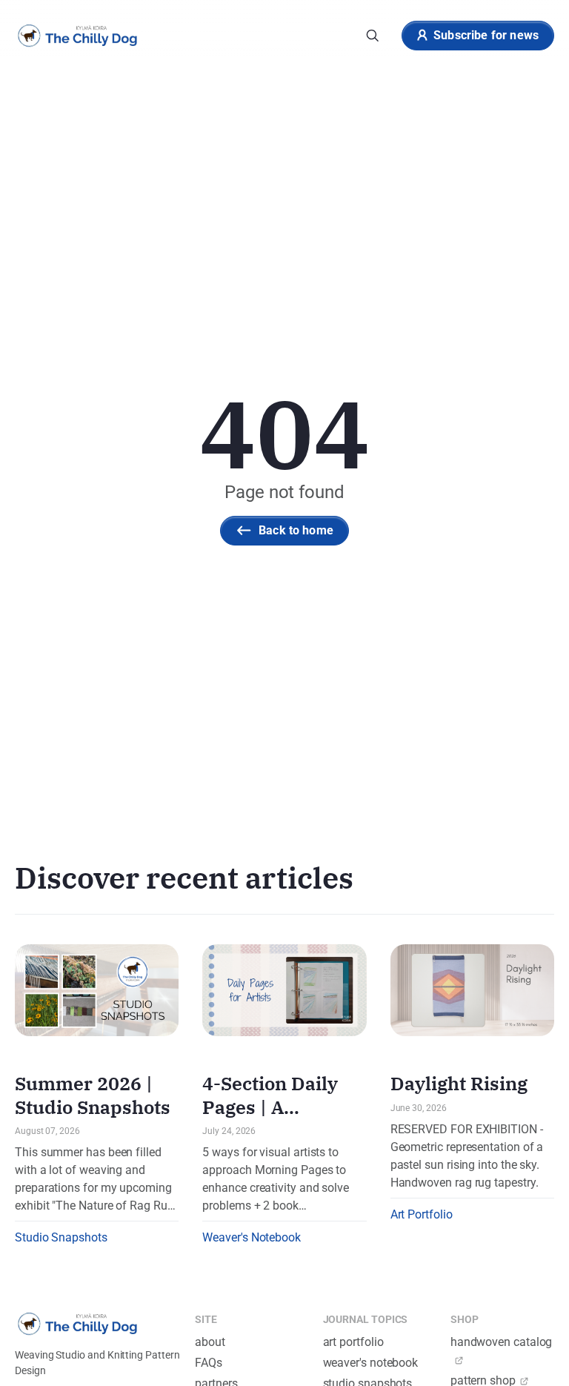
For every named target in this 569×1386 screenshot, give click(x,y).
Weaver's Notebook (251, 1237)
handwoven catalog (501, 1342)
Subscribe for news (486, 35)
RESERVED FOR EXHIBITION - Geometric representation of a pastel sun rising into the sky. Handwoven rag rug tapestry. (467, 1156)
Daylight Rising (459, 1083)
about (210, 1342)
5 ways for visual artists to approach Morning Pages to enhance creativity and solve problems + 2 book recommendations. (275, 1180)
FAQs (208, 1363)
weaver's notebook (371, 1363)
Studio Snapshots (61, 1237)
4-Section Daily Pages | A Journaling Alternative (270, 1118)
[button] (373, 35)
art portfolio (353, 1342)
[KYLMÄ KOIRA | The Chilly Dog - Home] (78, 35)
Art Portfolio (421, 1214)
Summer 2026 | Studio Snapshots (92, 1094)
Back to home (296, 530)
